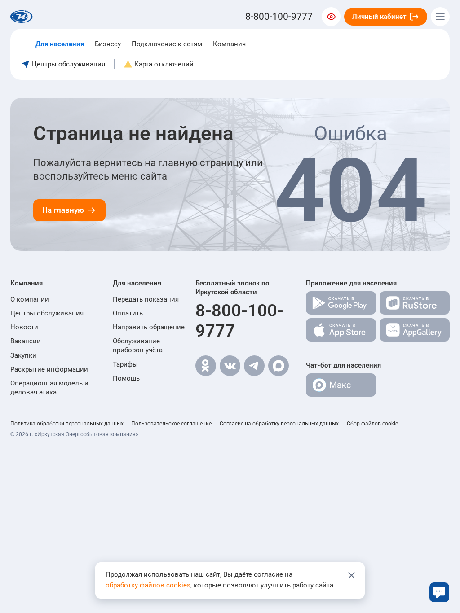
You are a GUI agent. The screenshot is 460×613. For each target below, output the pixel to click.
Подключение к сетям (167, 44)
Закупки (23, 355)
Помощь (126, 378)
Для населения (59, 44)
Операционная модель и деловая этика (49, 387)
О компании (29, 299)
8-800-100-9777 (239, 320)
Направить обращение (149, 327)
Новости (24, 327)
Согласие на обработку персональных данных (279, 423)
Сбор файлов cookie (372, 423)
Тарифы (125, 364)
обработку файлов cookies (148, 585)
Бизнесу (108, 44)
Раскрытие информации (49, 369)
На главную (63, 210)
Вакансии (25, 341)
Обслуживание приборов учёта (138, 345)
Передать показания (146, 299)
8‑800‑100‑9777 (279, 16)
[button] (56, 283)
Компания (229, 44)
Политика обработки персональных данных (67, 423)
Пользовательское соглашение (171, 423)
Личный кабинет (379, 17)
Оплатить (128, 313)
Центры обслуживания (47, 313)
